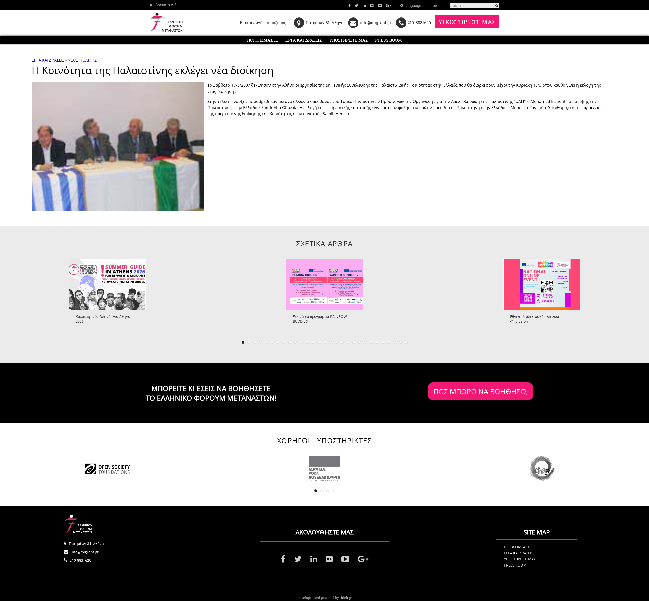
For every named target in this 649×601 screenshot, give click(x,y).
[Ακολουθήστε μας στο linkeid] (364, 5)
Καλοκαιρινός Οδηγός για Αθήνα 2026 (103, 319)
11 (301, 342)
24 (377, 342)
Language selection (421, 5)
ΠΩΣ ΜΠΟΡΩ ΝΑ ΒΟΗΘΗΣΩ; (480, 391)
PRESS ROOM (388, 40)
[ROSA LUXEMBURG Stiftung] (324, 468)
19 (348, 342)
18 (342, 342)
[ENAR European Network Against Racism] (541, 468)
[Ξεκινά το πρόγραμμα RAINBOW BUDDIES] (324, 284)
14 (318, 342)
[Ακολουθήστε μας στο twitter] (356, 5)
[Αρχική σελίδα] (164, 5)
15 (324, 342)
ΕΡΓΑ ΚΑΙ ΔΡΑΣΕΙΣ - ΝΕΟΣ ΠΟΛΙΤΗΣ (64, 60)
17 (336, 342)
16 (330, 342)
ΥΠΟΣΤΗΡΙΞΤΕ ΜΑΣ (467, 22)
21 (359, 342)
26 (388, 342)
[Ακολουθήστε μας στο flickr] (372, 5)
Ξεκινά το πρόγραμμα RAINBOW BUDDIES (320, 319)
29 (406, 342)
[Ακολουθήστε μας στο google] (388, 5)
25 (383, 342)
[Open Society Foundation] (107, 468)
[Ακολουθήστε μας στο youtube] (379, 5)
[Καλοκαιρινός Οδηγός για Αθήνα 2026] (107, 284)
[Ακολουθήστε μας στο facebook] (349, 5)
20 (353, 342)
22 (365, 342)
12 (307, 342)
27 (394, 342)
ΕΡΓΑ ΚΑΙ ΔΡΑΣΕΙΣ (303, 40)
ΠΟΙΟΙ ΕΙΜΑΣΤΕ (262, 40)
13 (313, 342)
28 (400, 342)
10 (295, 342)
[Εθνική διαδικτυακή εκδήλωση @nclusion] (542, 284)
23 (371, 342)
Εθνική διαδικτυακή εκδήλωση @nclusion (536, 319)
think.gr (346, 598)
